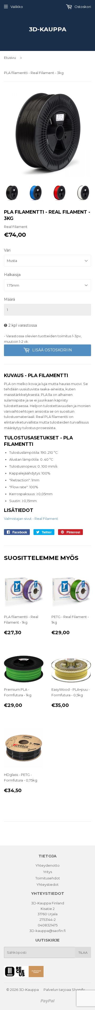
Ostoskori (82, 7)
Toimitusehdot (47, 878)
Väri (7, 250)
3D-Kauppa (47, 29)
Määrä (9, 299)
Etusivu (10, 57)
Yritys (47, 872)
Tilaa (83, 953)
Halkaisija (12, 274)
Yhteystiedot (47, 884)
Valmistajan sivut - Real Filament (31, 518)
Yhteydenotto (47, 865)
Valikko (17, 7)
